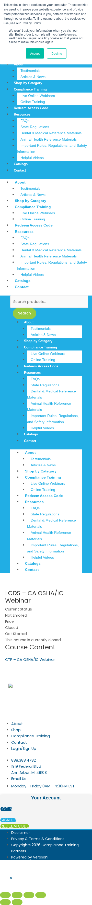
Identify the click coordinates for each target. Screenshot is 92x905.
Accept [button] (35, 53)
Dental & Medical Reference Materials (51, 133)
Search (24, 313)
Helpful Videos (32, 158)
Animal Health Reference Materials (48, 139)
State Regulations (34, 127)
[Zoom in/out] (5, 895)
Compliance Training (30, 89)
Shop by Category (28, 83)
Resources (22, 114)
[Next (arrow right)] (17, 902)
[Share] (29, 895)
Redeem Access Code (31, 108)
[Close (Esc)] (40, 895)
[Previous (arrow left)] (5, 902)
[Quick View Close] (11, 878)
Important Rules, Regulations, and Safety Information (52, 148)
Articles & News (32, 77)
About (18, 64)
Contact (20, 170)
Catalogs (21, 164)
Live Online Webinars (37, 96)
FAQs (24, 121)
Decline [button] (56, 53)
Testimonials (30, 71)
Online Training (32, 102)
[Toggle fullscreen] (17, 895)
